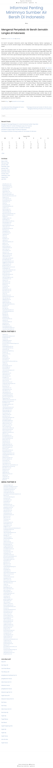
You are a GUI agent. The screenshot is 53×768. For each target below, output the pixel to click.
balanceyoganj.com (6, 209)
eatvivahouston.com (7, 510)
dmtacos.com (6, 495)
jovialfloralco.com (6, 272)
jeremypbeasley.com (6, 259)
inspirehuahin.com (6, 256)
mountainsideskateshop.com (9, 609)
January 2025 (4, 168)
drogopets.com (5, 470)
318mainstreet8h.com (6, 411)
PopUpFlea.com (5, 238)
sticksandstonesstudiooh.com (9, 572)
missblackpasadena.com (8, 529)
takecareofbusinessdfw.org (8, 221)
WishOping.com (5, 229)
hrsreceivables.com (6, 250)
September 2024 (5, 175)
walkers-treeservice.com (8, 574)
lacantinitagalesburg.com (7, 393)
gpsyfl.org (4, 479)
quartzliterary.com (6, 416)
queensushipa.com (6, 246)
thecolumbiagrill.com (6, 342)
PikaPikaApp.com (6, 219)
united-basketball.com (8, 538)
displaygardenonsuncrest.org (8, 466)
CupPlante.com (5, 234)
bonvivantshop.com (6, 232)
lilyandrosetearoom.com (8, 557)
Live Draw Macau (5, 668)
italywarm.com (6, 645)
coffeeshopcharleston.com (8, 407)
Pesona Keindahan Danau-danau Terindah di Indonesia (15, 127)
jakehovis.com (5, 433)
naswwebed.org (5, 301)
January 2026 (4, 164)
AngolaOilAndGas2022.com (8, 309)
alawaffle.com (6, 535)
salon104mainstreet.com (7, 408)
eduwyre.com (5, 280)
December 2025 (5, 166)
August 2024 (4, 177)
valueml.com (5, 240)
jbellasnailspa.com (6, 439)
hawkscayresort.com (6, 373)
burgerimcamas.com (7, 654)
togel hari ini (31, 2)
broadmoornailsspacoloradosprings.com (12, 528)
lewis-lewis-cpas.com (6, 290)
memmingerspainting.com (7, 258)
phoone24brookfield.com (7, 450)
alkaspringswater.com (7, 410)
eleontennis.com (5, 292)
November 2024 (5, 172)
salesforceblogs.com (6, 210)
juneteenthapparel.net (8, 643)
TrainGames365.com (6, 212)
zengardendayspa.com (8, 545)
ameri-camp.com (5, 249)
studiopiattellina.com (6, 419)
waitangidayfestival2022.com (8, 327)
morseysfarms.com (6, 462)
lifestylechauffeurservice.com (8, 267)
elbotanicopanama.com (7, 382)
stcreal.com (4, 237)
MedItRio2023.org (6, 324)
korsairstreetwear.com (8, 522)
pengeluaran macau (6, 678)
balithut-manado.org (6, 302)
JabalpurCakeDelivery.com (7, 215)
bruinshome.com (6, 550)
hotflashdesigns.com (6, 264)
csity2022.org (5, 364)
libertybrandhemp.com (8, 621)
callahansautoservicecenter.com (9, 399)
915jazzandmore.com (6, 430)
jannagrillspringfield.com (7, 420)
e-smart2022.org (5, 286)
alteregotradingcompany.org (8, 304)
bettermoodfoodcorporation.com (9, 195)
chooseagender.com (6, 198)
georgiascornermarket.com (8, 401)
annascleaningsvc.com (8, 551)
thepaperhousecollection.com (9, 581)
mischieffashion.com (6, 278)
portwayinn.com (6, 585)
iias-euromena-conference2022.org (9, 361)
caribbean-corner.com (8, 603)
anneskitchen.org (7, 531)
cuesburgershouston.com (8, 492)
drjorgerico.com (5, 244)
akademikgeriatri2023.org (7, 346)
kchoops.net (6, 608)
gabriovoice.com (6, 517)
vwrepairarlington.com (8, 485)
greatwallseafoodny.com (8, 514)
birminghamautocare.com (7, 436)
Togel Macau (4, 719)
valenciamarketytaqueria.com (9, 532)
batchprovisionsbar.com (7, 457)
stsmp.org (4, 203)
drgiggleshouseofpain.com (8, 262)
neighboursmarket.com (8, 624)
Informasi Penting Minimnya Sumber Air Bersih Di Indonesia (26, 12)
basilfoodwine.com (7, 600)
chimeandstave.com (7, 513)
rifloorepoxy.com (7, 565)
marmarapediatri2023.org (7, 347)
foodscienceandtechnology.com (10, 649)
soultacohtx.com (5, 476)
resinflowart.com (6, 519)
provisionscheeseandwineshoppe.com (10, 343)
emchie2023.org (5, 349)
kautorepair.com (5, 386)
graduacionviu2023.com (8, 542)
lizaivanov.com (6, 502)
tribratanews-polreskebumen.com (10, 639)
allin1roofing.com (7, 590)
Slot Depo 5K (4, 665)
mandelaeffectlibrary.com (7, 206)
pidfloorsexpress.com (7, 192)
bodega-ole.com (6, 628)
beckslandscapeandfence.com (9, 488)
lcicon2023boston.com (7, 326)
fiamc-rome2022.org (6, 426)
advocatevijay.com (6, 298)
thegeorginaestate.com (7, 444)
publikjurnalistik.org (7, 642)
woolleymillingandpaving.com (9, 566)
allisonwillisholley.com (8, 582)
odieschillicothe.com (6, 392)
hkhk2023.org (5, 314)
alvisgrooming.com (6, 442)
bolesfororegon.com (7, 627)
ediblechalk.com (5, 472)
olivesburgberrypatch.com (8, 559)
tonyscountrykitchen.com (7, 438)
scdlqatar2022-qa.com (7, 340)
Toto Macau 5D (5, 672)
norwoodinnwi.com (7, 622)
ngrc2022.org (5, 287)
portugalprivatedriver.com (7, 404)
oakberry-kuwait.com (6, 414)
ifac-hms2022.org (6, 358)
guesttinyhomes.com (7, 504)
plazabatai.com (5, 371)
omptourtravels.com (7, 637)
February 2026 (5, 163)
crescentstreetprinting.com (9, 497)
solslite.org (5, 584)
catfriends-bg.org (6, 188)
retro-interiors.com (6, 281)
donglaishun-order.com (7, 425)
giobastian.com (6, 562)
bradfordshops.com (6, 295)
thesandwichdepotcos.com (8, 261)
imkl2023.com (5, 320)
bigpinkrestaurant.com (7, 255)
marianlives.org (5, 190)
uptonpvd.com (6, 568)
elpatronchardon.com (6, 423)
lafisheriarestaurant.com (7, 429)
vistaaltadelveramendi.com (9, 489)
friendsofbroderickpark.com (8, 417)
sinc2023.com (5, 339)
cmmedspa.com (6, 596)
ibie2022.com (5, 306)
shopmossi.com (6, 575)
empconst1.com (5, 252)
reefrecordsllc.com (7, 534)
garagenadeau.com (6, 265)
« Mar (2, 153)
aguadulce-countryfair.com (8, 432)
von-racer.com (5, 405)
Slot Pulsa (3, 705)
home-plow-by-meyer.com (8, 505)
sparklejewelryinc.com (8, 547)
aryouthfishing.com (7, 537)
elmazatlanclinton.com (7, 389)
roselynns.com (5, 207)
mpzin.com (4, 235)
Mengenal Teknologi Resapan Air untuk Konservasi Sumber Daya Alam (19, 124)
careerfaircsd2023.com (7, 321)
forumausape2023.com (7, 318)
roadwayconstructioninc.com (8, 453)
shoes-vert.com (5, 380)
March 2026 (4, 161)
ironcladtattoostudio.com (8, 548)
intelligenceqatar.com (6, 218)
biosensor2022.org (6, 353)
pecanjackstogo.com (7, 544)
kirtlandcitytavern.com (8, 611)
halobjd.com (5, 216)
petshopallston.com (7, 523)
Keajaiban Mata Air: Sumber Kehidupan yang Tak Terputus (16, 126)
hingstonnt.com (5, 197)
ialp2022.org (4, 355)
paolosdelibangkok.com (7, 447)
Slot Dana (3, 702)
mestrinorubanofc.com (8, 631)
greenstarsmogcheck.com (7, 396)
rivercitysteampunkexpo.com (9, 606)
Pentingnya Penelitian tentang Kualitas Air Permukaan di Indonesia (18, 131)
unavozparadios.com (6, 379)
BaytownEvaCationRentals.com (8, 213)
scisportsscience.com (7, 651)
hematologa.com (6, 501)
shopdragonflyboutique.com (8, 454)
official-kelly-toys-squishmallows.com (10, 464)
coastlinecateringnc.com (8, 491)
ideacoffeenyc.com (6, 390)
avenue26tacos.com (7, 525)
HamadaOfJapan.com (6, 222)
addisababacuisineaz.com (8, 652)
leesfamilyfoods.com (6, 289)
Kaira (27, 764)
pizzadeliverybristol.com (7, 395)
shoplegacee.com (6, 231)
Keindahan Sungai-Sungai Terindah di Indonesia (13, 129)
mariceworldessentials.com (8, 427)
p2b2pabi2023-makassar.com (8, 336)
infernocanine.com (7, 579)
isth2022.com (5, 334)
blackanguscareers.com (8, 625)
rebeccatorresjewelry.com (7, 241)
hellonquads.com (6, 374)
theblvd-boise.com (6, 283)
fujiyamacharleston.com (7, 422)
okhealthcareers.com (6, 184)
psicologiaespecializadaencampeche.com (12, 494)
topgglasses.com (6, 526)
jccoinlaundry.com (6, 384)
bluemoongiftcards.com (8, 605)
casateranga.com (7, 571)
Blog (7, 101)
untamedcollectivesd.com (8, 576)
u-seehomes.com (6, 275)
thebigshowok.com (7, 511)
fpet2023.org (5, 284)
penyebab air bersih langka (18, 101)
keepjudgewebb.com (7, 591)
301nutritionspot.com (7, 612)
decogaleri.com (5, 377)
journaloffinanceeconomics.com (10, 646)
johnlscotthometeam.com (7, 274)
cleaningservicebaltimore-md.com (10, 486)
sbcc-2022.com (5, 308)
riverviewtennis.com (6, 463)
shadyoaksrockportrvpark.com (8, 383)
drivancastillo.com (7, 594)
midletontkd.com (6, 597)
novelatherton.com (7, 633)
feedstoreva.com (6, 469)
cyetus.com (4, 293)
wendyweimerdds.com (7, 247)
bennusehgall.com (6, 367)
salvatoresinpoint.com (7, 271)
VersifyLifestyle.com (6, 224)
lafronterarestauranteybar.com (10, 556)
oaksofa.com (5, 475)
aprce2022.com (5, 305)
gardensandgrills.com (7, 599)
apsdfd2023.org (5, 317)
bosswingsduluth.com (7, 435)
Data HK (3, 661)
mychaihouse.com (6, 441)
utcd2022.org (5, 352)
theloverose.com (6, 516)
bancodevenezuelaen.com (8, 194)
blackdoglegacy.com (7, 508)
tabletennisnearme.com (7, 473)
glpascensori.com (7, 563)
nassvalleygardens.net (8, 634)
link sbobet (49, 68)
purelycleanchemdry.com (7, 228)
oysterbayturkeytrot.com (8, 554)
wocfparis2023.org (6, 337)
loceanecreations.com (8, 615)
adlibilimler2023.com (6, 299)
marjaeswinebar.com (6, 387)
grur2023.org (5, 312)
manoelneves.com (6, 204)
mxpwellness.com (7, 578)
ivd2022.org (4, 362)
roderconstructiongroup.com (8, 370)
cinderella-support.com (7, 253)
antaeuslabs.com (6, 226)
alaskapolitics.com (6, 201)
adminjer (18, 38)
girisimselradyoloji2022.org (8, 350)
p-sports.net (6, 520)
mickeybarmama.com (6, 451)
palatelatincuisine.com (8, 507)
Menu (26, 23)
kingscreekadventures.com (8, 225)
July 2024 (3, 179)
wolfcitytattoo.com (7, 553)
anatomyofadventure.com (8, 593)
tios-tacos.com (6, 540)
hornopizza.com (6, 498)
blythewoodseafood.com (7, 445)
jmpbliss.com (5, 243)
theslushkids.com (7, 560)
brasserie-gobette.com (7, 459)
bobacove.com (5, 448)
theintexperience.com (7, 185)
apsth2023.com (5, 323)
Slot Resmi (4, 722)
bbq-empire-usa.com (6, 467)
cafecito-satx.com (7, 541)
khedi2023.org (5, 345)
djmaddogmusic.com (7, 587)
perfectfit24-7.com (6, 402)
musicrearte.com (5, 460)
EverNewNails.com (6, 268)
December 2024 (5, 170)
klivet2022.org (5, 356)
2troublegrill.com (6, 569)
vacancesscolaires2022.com (8, 329)
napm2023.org (5, 315)
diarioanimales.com (6, 376)
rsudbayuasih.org (7, 640)
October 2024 (4, 173)
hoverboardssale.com (7, 200)
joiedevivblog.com (7, 618)
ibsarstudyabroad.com (7, 365)
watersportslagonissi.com (7, 277)
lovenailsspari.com (6, 413)
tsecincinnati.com (6, 368)
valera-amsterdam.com (8, 619)
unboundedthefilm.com (7, 187)
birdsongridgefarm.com (8, 617)
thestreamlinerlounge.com (8, 630)
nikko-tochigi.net (6, 602)
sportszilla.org (5, 456)
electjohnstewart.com (7, 636)
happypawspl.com (6, 398)
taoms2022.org (5, 359)
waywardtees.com (6, 191)
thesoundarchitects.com (8, 588)
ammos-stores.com (7, 614)
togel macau (4, 742)
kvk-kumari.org (6, 648)
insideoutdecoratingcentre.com (8, 269)
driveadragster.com (7, 499)
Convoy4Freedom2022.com (8, 311)
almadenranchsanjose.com (8, 296)
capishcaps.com (5, 478)
